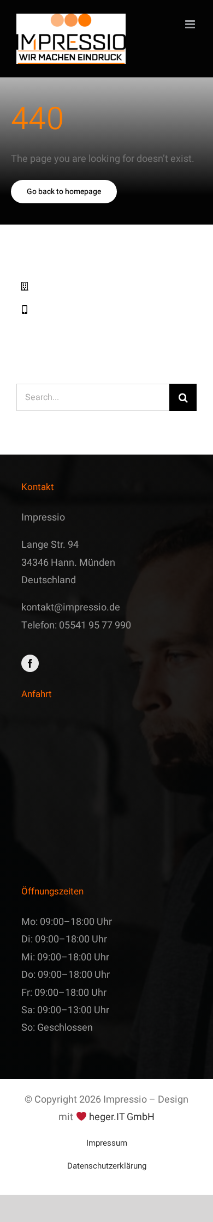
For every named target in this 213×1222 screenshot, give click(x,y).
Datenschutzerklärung (106, 1166)
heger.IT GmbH (122, 1117)
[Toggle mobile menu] (191, 24)
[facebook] (30, 663)
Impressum (106, 1143)
